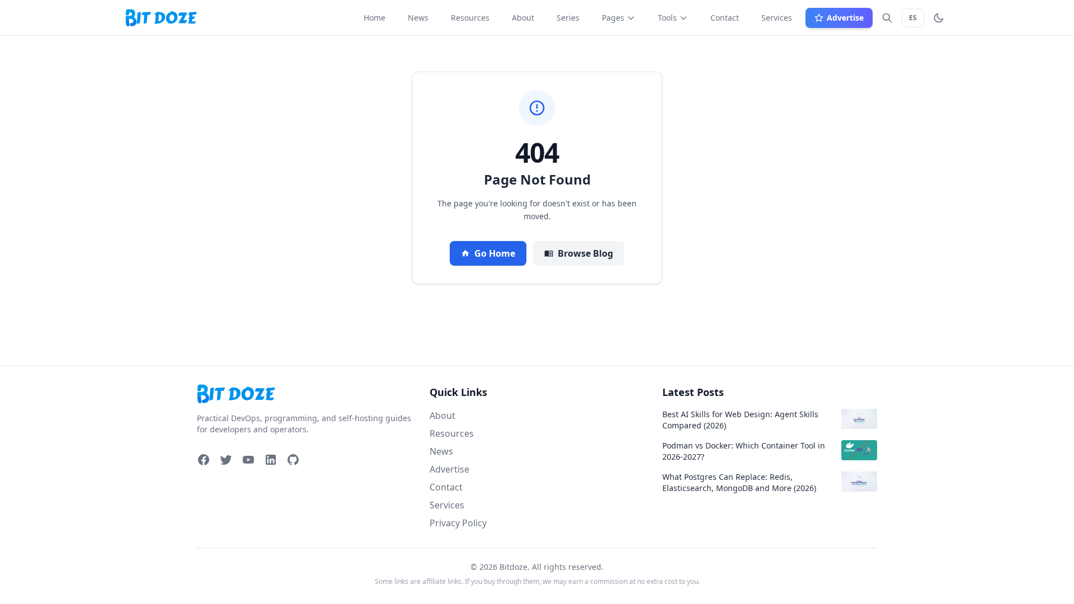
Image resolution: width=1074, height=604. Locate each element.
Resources (452, 433)
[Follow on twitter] (226, 459)
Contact (446, 487)
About (442, 415)
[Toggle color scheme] (939, 18)
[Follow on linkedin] (270, 459)
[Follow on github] (293, 459)
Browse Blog (585, 253)
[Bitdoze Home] (304, 394)
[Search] (887, 18)
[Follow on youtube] (248, 459)
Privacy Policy (458, 523)
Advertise (449, 469)
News (441, 451)
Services (447, 505)
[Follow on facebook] (203, 459)
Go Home (494, 253)
